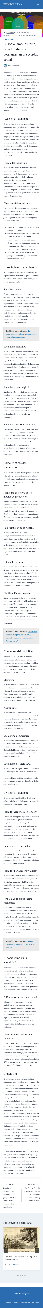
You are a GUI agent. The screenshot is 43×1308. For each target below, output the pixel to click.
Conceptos (8, 39)
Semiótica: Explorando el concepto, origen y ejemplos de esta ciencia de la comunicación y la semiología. (10, 1195)
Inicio (16, 1302)
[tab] (17, 1275)
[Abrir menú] (38, 4)
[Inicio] (4, 32)
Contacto (7, 1302)
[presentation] (21, 1239)
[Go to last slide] (6, 1250)
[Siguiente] (37, 1250)
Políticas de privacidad (30, 1302)
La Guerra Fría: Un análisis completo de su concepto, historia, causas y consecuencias (32, 1192)
